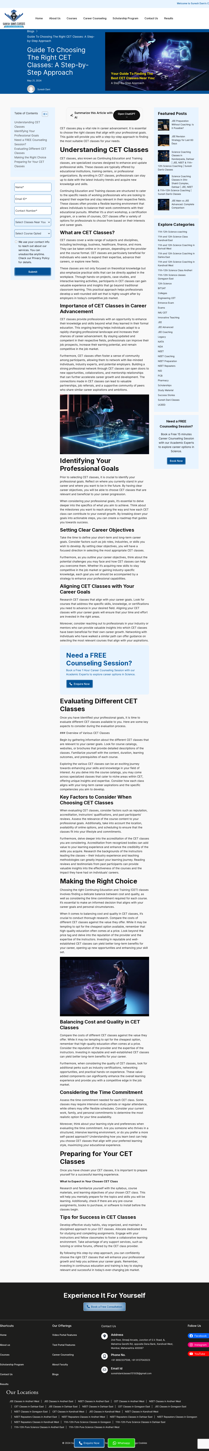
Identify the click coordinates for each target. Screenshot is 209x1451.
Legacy (162, 336)
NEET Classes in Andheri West (165, 1401)
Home (39, 18)
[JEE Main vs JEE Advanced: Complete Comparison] (163, 205)
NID (160, 370)
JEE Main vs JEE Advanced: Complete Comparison (183, 204)
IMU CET (162, 312)
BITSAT (162, 288)
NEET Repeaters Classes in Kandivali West (36, 1422)
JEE (160, 322)
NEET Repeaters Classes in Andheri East (35, 1416)
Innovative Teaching (168, 317)
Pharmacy (163, 380)
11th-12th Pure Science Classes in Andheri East (39, 1427)
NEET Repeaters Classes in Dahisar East (131, 1416)
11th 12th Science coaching (172, 231)
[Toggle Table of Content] (43, 114)
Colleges (162, 293)
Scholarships (164, 385)
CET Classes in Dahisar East (29, 1406)
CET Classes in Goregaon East (134, 1406)
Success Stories (166, 395)
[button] (104, 1306)
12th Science (165, 283)
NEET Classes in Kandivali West (141, 1411)
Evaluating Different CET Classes (30, 151)
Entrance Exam (166, 302)
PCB (160, 375)
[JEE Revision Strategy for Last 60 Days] (163, 141)
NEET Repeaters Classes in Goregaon (177, 1416)
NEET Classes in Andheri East (93, 1401)
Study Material (165, 390)
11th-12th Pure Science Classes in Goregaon (87, 1422)
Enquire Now (91, 1443)
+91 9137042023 (140, 1360)
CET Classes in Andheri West (129, 1401)
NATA (161, 341)
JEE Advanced (165, 327)
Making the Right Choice (30, 157)
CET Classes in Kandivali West (68, 1411)
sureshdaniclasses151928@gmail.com (131, 1373)
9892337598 (123, 1360)
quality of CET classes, (122, 1063)
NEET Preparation (167, 361)
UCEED (161, 404)
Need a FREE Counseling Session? (30, 142)
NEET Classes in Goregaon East (31, 1411)
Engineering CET (167, 298)
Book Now (176, 460)
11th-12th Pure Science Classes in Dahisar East (140, 1422)
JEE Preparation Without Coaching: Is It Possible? (183, 124)
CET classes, (91, 810)
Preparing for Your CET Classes (29, 164)
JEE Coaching (165, 332)
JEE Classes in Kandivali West (104, 1411)
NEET (161, 351)
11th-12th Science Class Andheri (175, 270)
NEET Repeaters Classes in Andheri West (83, 1416)
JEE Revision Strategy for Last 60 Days (182, 140)
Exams (161, 307)
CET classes (68, 128)
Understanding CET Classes (27, 124)
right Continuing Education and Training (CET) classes (113, 889)
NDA (160, 346)
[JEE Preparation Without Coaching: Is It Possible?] (163, 125)
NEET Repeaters (166, 365)
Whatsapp (124, 1443)
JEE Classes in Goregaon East (170, 1406)
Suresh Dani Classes (168, 399)
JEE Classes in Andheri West (24, 1401)
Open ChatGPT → (126, 115)
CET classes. (106, 1229)
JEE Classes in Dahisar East (63, 1406)
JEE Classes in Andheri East (58, 1401)
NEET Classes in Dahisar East (97, 1406)
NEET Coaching (166, 356)
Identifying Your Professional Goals (26, 133)
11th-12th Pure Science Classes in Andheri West (94, 1427)
